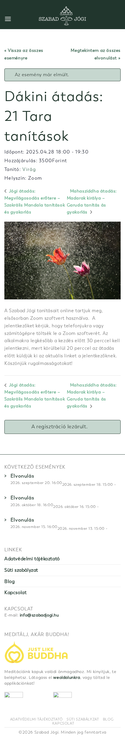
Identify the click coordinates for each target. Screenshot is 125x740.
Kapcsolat (15, 592)
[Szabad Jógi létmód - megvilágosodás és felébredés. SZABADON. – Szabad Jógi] (62, 16)
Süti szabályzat (21, 570)
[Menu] (8, 19)
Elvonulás (22, 476)
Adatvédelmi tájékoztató (32, 558)
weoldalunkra (66, 677)
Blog (9, 581)
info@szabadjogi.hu (39, 615)
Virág (29, 169)
